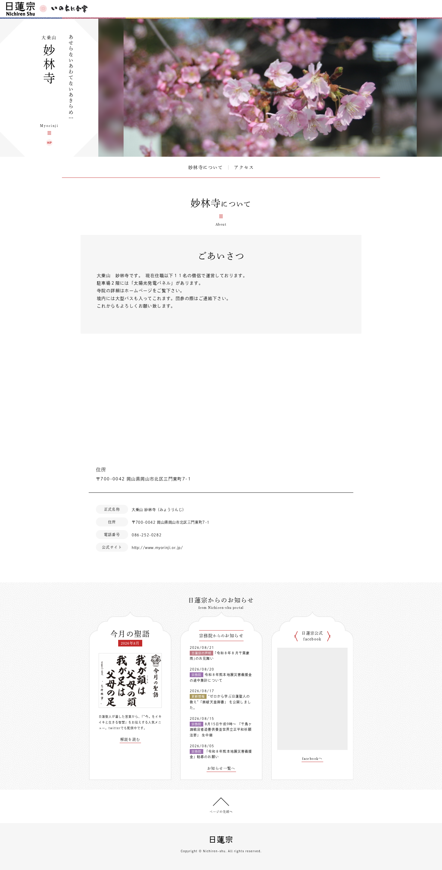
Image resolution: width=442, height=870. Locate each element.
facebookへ (312, 758)
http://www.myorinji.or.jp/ (157, 547)
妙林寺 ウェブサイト (49, 142)
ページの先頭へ (221, 811)
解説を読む (130, 739)
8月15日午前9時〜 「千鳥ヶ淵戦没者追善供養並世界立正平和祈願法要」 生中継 (221, 729)
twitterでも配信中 (123, 728)
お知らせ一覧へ (221, 768)
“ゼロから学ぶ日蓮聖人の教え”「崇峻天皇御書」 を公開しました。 (220, 702)
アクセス (244, 167)
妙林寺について (205, 167)
